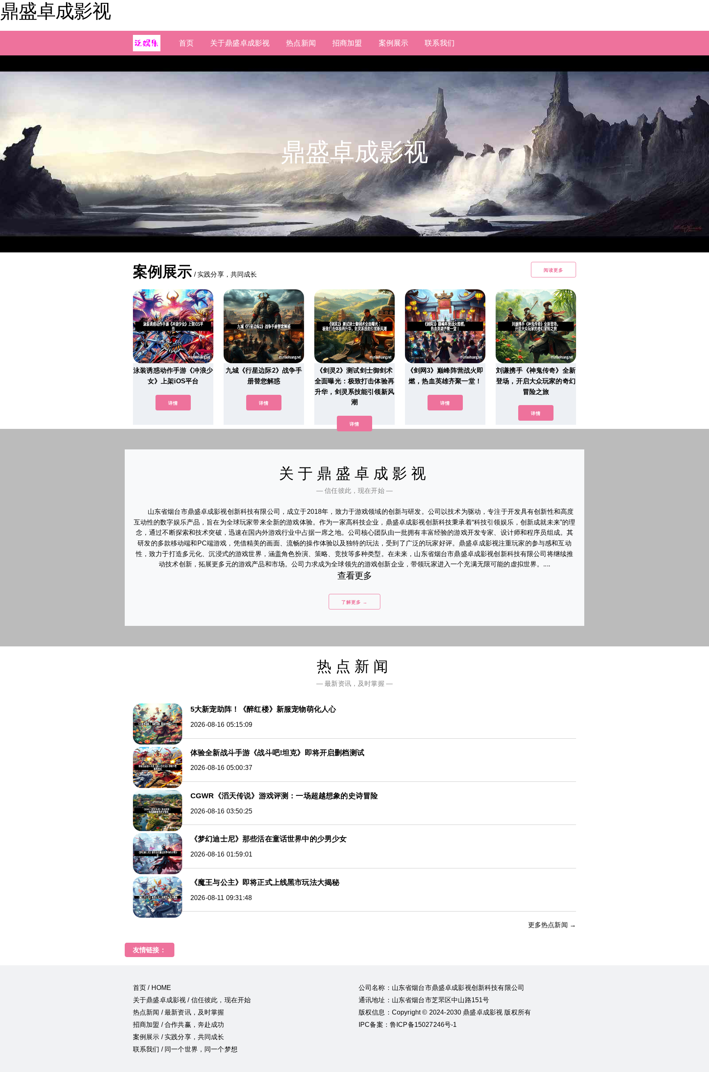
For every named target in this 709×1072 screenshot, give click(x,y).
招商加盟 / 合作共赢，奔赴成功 (178, 1024)
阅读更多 (553, 270)
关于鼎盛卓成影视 (240, 43)
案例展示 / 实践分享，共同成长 (178, 1036)
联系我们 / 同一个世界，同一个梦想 (185, 1049)
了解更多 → (354, 602)
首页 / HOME (152, 987)
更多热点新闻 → (552, 924)
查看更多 (354, 575)
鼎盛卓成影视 (55, 11)
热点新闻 (301, 43)
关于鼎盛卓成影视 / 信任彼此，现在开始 (192, 999)
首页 (186, 43)
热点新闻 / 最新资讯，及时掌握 (178, 1012)
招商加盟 (347, 43)
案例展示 (394, 43)
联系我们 (440, 43)
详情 (173, 403)
